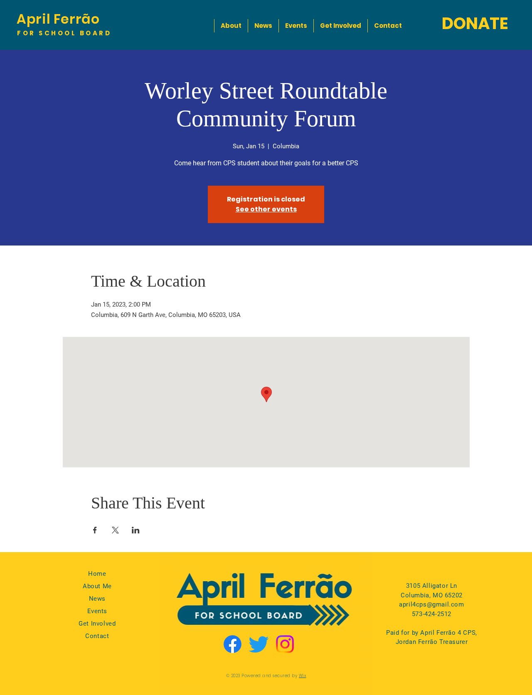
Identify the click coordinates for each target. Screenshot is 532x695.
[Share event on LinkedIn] (136, 530)
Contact (97, 636)
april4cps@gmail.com (431, 604)
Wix (302, 676)
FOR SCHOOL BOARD (64, 33)
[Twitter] (259, 644)
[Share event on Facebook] (95, 530)
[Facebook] (232, 644)
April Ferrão (58, 19)
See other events (266, 209)
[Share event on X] (115, 530)
